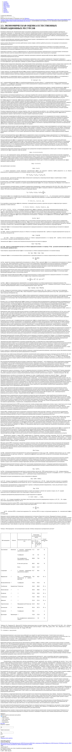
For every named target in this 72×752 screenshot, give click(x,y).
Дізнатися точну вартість (7, 738)
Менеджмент (6, 5)
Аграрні (5, 1)
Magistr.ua (27, 18)
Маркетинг (6, 4)
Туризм (5, 9)
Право (4, 8)
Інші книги (6, 12)
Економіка (5, 3)
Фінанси (5, 10)
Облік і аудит (6, 6)
